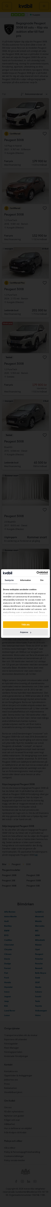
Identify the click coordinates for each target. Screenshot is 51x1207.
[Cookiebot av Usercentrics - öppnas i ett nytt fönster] (36, 573)
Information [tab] (25, 580)
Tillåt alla (25, 624)
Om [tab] (41, 580)
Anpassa (24, 632)
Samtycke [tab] (9, 580)
